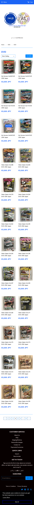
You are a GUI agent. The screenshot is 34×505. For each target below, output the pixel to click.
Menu (5, 2)
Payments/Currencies (17, 447)
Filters (29, 56)
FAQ (17, 437)
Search (17, 454)
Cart (31, 2)
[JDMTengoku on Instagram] (28, 489)
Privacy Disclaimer (22, 486)
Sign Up (29, 478)
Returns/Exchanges (17, 442)
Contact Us (17, 445)
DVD (9, 44)
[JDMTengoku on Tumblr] (31, 489)
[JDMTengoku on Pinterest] (25, 489)
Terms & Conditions (11, 486)
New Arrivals (17, 456)
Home (2, 44)
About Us (17, 435)
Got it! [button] (17, 502)
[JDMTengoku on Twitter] (22, 489)
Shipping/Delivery (17, 440)
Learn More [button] (6, 497)
